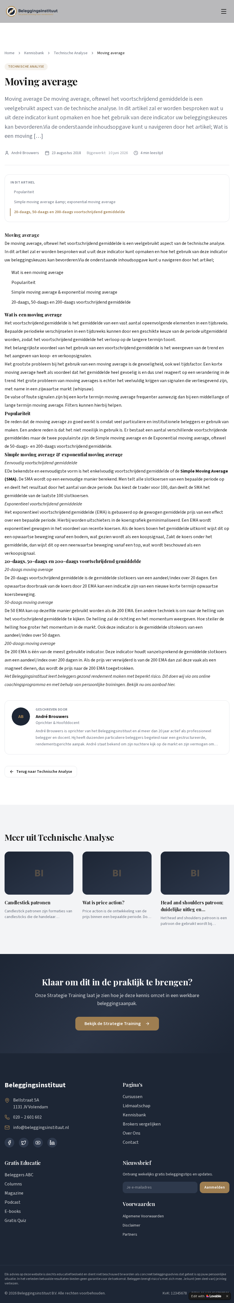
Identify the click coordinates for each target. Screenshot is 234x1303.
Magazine (14, 1193)
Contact (131, 1142)
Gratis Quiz (15, 1220)
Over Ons (131, 1133)
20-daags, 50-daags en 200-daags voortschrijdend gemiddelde (69, 212)
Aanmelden (214, 1187)
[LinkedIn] (52, 1142)
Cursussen (132, 1097)
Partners (130, 1234)
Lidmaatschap (136, 1106)
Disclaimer (131, 1225)
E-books (13, 1211)
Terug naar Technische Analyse (44, 771)
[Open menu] (223, 11)
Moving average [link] (111, 53)
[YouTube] (38, 1142)
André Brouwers (25, 153)
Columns (13, 1184)
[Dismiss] (227, 1296)
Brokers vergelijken (142, 1124)
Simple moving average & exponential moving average (64, 292)
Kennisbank (34, 53)
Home (10, 53)
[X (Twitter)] (24, 1142)
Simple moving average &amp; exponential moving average (65, 202)
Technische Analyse (71, 53)
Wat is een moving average (37, 272)
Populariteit (24, 192)
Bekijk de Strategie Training (112, 1023)
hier (171, 684)
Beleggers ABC (19, 1175)
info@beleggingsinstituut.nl (41, 1127)
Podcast (13, 1202)
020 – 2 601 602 (27, 1117)
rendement (101, 676)
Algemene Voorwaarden (143, 1216)
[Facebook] (9, 1142)
